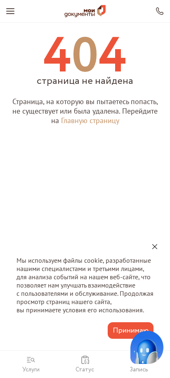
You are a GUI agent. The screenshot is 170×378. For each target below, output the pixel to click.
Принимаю (131, 330)
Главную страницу (90, 120)
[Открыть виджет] (146, 347)
